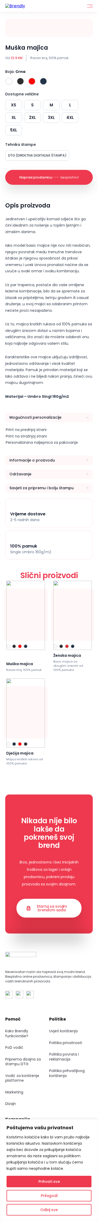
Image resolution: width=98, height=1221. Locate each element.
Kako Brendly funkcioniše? (16, 1033)
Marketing (14, 1092)
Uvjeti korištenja (63, 1031)
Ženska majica (67, 655)
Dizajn (10, 1103)
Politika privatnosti (65, 1042)
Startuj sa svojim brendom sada (52, 908)
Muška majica (19, 663)
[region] (49, 1170)
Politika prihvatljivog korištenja (67, 1073)
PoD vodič (14, 1047)
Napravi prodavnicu (49, 177)
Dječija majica (19, 753)
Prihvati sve (49, 1181)
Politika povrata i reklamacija (64, 1057)
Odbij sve (49, 1209)
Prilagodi (49, 1195)
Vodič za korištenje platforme (22, 1078)
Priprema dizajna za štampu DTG (23, 1062)
